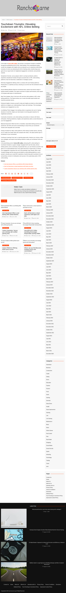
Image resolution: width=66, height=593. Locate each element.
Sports (47, 451)
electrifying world (6, 177)
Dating (47, 376)
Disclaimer (48, 491)
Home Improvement (50, 409)
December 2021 (50, 323)
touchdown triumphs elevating (9, 180)
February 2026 (49, 174)
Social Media (49, 445)
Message (48, 128)
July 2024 (48, 230)
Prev (5, 200)
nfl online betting (28, 177)
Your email (48, 117)
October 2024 (49, 221)
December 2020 (50, 353)
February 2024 (49, 245)
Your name (48, 112)
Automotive (48, 364)
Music (47, 424)
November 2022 (50, 290)
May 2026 (48, 168)
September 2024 (50, 224)
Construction (49, 370)
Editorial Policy (49, 493)
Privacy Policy (49, 487)
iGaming (48, 412)
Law (47, 415)
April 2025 (48, 204)
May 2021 (48, 344)
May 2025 (48, 200)
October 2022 (49, 293)
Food (47, 391)
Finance (48, 388)
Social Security (49, 448)
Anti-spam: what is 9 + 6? (52, 140)
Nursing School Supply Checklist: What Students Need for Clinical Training (58, 49)
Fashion (48, 385)
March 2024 (49, 242)
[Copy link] (31, 173)
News (47, 427)
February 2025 (49, 209)
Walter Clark (4, 30)
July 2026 (48, 162)
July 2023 (48, 266)
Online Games (22, 30)
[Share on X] (9, 173)
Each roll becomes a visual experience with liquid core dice (18, 166)
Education (48, 382)
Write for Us (49, 483)
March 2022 (49, 314)
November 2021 (50, 326)
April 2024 (48, 239)
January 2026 (49, 177)
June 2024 (48, 233)
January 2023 (49, 284)
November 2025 (50, 183)
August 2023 (49, 263)
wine (47, 466)
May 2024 (48, 236)
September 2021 (50, 332)
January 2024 (49, 248)
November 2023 (50, 254)
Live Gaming (49, 418)
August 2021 (49, 335)
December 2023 (50, 251)
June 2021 (48, 341)
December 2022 (50, 287)
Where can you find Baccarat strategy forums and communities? (32, 249)
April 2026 (48, 171)
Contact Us (48, 477)
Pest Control (49, 433)
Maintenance (49, 421)
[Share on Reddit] (21, 173)
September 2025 (50, 189)
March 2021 (49, 350)
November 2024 (50, 218)
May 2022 (48, 308)
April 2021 (48, 347)
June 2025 (48, 198)
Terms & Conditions (50, 489)
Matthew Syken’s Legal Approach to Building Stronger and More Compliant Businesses (59, 72)
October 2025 (49, 186)
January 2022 (49, 320)
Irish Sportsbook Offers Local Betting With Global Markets (18, 164)
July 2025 (48, 195)
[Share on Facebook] (6, 173)
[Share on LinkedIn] (12, 173)
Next (39, 200)
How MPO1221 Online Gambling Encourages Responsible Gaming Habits (32, 232)
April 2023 (48, 275)
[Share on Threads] (27, 173)
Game (47, 394)
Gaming (48, 397)
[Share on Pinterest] (18, 173)
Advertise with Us (50, 485)
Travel (47, 463)
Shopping (48, 442)
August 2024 (49, 227)
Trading (48, 460)
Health (47, 406)
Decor (47, 379)
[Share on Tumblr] (24, 173)
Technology (49, 457)
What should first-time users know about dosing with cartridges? (46, 509)
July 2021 (48, 338)
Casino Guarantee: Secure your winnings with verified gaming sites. (20, 168)
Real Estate (49, 439)
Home (47, 479)
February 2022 (49, 317)
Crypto (47, 373)
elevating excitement (17, 177)
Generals (48, 400)
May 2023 (48, 272)
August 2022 (49, 299)
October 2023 (49, 257)
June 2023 (48, 269)
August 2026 (49, 159)
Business (48, 367)
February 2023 (49, 281)
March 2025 (49, 206)
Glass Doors (49, 403)
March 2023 (49, 278)
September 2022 (50, 296)
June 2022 (48, 305)
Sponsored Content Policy (52, 497)
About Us (48, 481)
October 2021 (49, 329)
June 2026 (48, 165)
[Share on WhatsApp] (15, 173)
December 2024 (50, 215)
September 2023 (50, 260)
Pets (47, 436)
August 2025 (49, 191)
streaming (48, 454)
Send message (51, 146)
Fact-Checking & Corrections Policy (54, 495)
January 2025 (49, 213)
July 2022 (48, 302)
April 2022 (48, 311)
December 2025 (50, 180)
